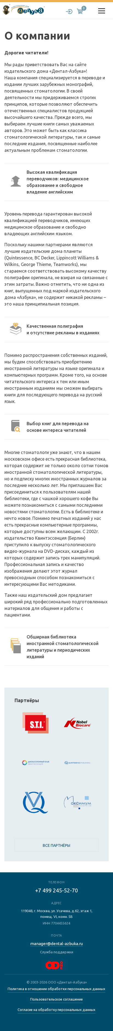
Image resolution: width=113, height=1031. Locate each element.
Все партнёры (56, 845)
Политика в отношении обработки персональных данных (56, 989)
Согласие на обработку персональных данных (56, 1010)
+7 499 (56, 890)
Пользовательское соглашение (56, 999)
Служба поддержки (56, 952)
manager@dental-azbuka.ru (56, 943)
